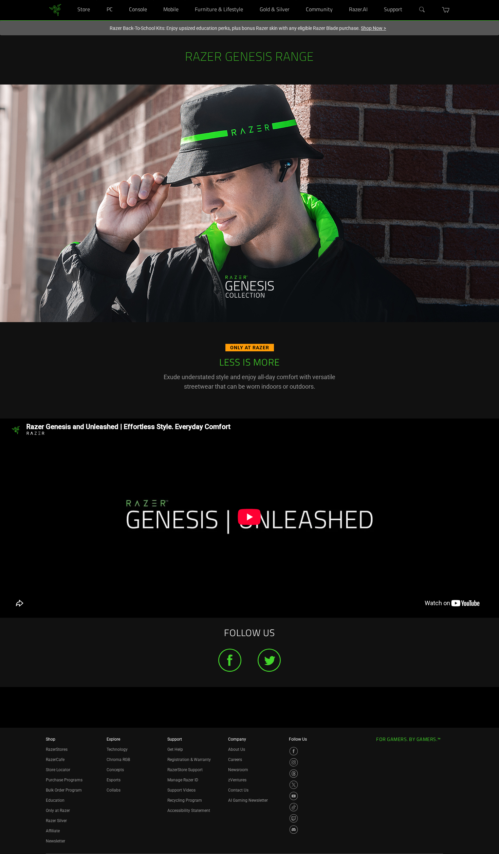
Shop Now (373, 28)
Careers (235, 759)
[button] (446, 10)
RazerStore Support (185, 769)
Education (55, 800)
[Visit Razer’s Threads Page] (293, 773)
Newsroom (238, 769)
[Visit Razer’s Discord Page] (293, 829)
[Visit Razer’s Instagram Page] (293, 762)
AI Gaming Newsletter (248, 800)
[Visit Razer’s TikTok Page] (293, 807)
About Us (236, 749)
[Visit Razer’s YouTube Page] (293, 796)
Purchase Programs (64, 780)
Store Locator (58, 769)
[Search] (422, 9)
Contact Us (238, 790)
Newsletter (55, 841)
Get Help (175, 749)
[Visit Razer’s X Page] (293, 785)
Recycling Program (184, 800)
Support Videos (181, 790)
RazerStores (57, 749)
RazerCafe (55, 759)
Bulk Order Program (64, 790)
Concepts (115, 769)
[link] (55, 9)
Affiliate (53, 831)
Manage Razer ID (182, 780)
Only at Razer (58, 810)
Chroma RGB (118, 759)
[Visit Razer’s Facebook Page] (293, 751)
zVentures (237, 780)
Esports (114, 780)
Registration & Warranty (189, 759)
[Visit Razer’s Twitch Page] (293, 818)
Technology (117, 749)
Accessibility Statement (188, 810)
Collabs (114, 790)
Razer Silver (56, 820)
